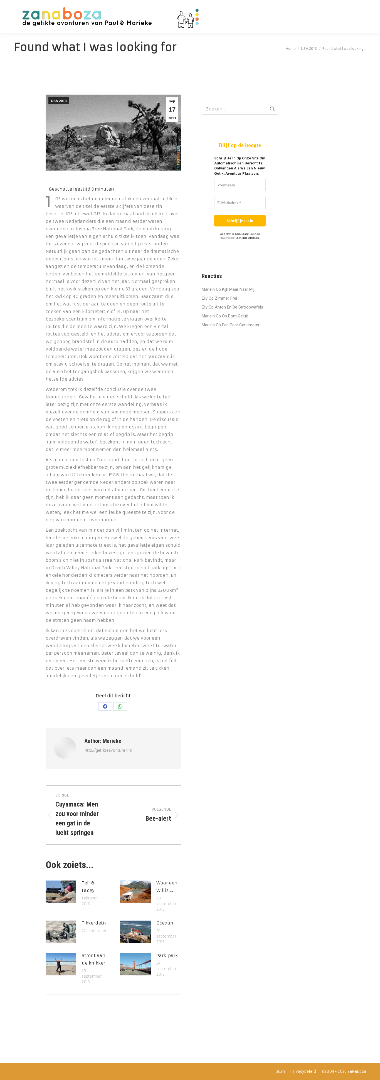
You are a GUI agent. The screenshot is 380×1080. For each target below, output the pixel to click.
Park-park (167, 955)
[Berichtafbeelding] (61, 892)
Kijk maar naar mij (238, 289)
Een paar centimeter (241, 324)
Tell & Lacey (88, 886)
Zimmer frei (226, 298)
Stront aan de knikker (93, 959)
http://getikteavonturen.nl (108, 750)
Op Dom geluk (235, 316)
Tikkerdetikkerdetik (103, 923)
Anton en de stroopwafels (239, 307)
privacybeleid (227, 237)
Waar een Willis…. (166, 886)
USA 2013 (59, 101)
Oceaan (164, 923)
